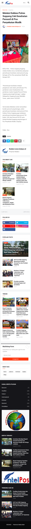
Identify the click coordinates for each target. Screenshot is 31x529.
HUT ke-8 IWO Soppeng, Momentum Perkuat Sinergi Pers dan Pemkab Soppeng (21, 262)
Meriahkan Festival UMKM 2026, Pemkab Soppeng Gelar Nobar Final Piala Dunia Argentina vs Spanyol (22, 311)
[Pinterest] (16, 140)
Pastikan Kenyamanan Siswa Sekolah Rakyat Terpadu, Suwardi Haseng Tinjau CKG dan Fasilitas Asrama (22, 178)
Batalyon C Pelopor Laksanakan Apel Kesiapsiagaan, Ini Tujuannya (19, 273)
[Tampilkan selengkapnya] (23, 140)
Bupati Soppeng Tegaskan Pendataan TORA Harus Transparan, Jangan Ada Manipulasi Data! (8, 201)
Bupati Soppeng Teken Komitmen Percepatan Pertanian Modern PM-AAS (9, 310)
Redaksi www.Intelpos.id (17, 149)
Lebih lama (26, 212)
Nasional (15, 403)
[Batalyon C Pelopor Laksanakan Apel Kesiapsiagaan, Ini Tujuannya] (8, 273)
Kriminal (18, 371)
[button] (2, 2)
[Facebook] (4, 140)
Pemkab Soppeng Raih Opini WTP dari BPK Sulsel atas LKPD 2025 (22, 333)
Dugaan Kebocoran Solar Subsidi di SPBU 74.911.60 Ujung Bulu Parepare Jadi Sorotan (9, 334)
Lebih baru (4, 212)
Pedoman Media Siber (19, 524)
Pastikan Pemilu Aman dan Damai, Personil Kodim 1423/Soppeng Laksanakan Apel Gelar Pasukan (20, 494)
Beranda (5, 10)
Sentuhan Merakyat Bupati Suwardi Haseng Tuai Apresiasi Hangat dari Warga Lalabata (8, 177)
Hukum (15, 394)
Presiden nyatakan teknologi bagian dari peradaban (19, 283)
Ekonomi (15, 387)
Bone (5, 371)
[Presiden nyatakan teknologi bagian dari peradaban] (8, 284)
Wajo (5, 374)
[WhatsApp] (12, 140)
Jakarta (11, 371)
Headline (15, 391)
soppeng (11, 10)
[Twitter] (8, 140)
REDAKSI (8, 524)
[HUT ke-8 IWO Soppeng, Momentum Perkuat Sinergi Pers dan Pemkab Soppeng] (8, 262)
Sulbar (24, 371)
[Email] (20, 140)
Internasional (15, 397)
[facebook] (9, 229)
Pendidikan (15, 406)
